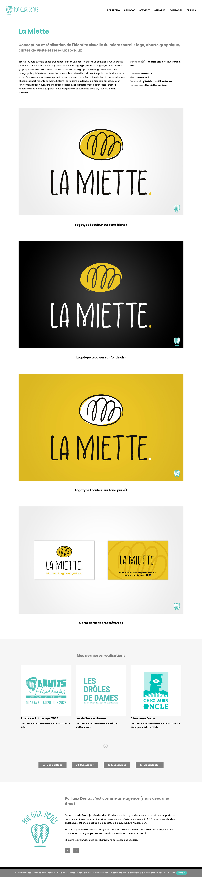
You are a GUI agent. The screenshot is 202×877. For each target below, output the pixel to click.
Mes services (118, 765)
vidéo (104, 819)
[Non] (198, 873)
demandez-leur (136, 833)
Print (132, 65)
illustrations (105, 840)
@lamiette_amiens (155, 85)
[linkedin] (67, 850)
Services (144, 10)
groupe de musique (96, 833)
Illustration (173, 61)
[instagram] (76, 850)
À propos (129, 10)
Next (105, 746)
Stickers (159, 10)
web (95, 819)
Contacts (175, 10)
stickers (132, 840)
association (71, 833)
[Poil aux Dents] (21, 10)
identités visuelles (112, 815)
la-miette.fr (143, 77)
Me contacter (151, 765)
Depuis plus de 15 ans (76, 815)
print (89, 819)
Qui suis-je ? (87, 765)
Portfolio (113, 10)
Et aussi (192, 10)
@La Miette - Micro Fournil (158, 81)
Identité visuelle (156, 61)
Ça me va (182, 873)
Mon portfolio (54, 765)
